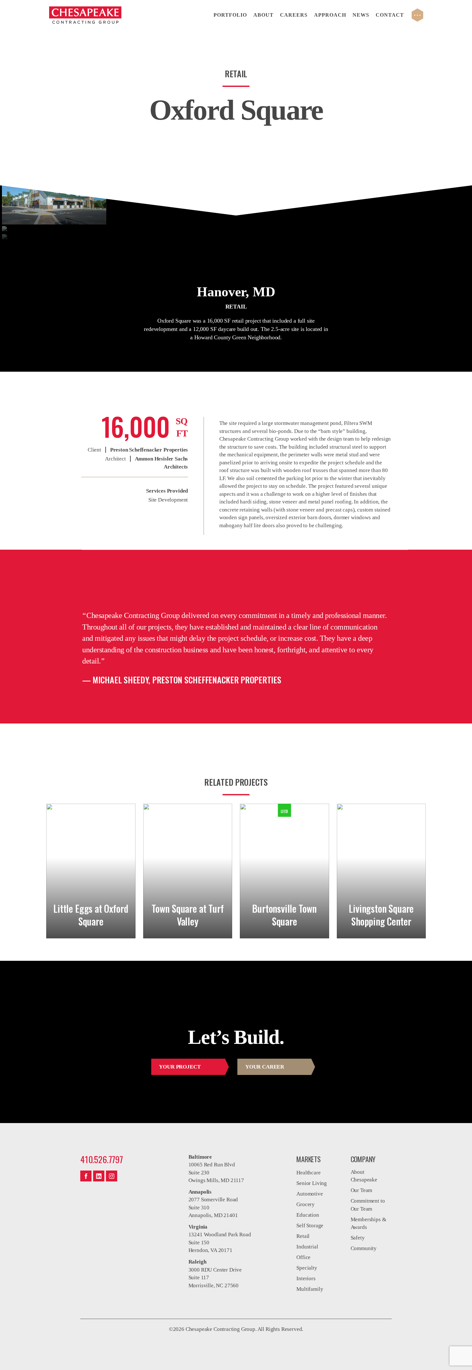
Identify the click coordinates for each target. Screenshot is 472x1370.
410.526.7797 (101, 1159)
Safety (358, 1238)
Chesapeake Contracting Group (85, 15)
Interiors (305, 1278)
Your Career (264, 1067)
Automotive (309, 1194)
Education (307, 1215)
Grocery (305, 1204)
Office (303, 1257)
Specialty (306, 1268)
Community (364, 1248)
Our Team (361, 1190)
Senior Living (311, 1183)
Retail (303, 1236)
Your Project (179, 1067)
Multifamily (309, 1289)
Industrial (307, 1247)
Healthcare (308, 1173)
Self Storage (309, 1225)
